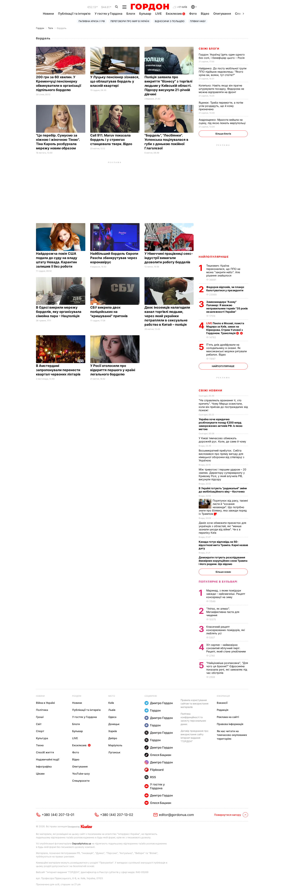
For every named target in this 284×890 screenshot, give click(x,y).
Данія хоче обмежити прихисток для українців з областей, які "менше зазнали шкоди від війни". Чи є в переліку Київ (222, 527)
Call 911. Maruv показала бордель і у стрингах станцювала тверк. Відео (111, 139)
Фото (193, 13)
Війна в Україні (45, 702)
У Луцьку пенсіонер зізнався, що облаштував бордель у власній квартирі (114, 81)
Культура (42, 738)
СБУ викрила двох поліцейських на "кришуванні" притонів (109, 311)
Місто (111, 696)
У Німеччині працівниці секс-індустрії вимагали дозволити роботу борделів (168, 258)
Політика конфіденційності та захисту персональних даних (193, 719)
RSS (153, 777)
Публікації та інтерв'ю (74, 13)
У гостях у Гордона (108, 13)
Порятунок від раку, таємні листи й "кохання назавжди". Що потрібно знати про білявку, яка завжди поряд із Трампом (223, 507)
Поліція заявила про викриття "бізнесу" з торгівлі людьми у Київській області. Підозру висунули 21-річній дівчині (168, 85)
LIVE (158, 13)
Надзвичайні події (47, 759)
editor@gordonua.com (176, 815)
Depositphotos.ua (81, 843)
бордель (61, 28)
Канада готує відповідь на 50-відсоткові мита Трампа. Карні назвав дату (223, 545)
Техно (40, 745)
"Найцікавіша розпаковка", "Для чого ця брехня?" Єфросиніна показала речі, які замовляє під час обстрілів (227, 667)
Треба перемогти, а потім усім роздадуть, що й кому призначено (221, 106)
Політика (42, 710)
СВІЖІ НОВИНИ (210, 390)
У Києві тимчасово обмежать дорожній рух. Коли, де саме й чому (223, 440)
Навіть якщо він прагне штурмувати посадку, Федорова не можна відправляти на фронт (221, 89)
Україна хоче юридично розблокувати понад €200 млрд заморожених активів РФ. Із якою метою (220, 424)
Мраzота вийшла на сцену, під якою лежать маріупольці (222, 121)
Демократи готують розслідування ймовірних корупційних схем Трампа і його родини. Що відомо (223, 561)
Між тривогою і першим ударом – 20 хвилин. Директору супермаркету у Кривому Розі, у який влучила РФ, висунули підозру (222, 474)
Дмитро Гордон (161, 703)
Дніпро (112, 738)
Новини (48, 13)
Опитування (222, 13)
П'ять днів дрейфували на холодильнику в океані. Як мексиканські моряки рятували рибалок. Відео (226, 349)
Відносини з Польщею (169, 21)
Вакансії (222, 702)
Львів (111, 710)
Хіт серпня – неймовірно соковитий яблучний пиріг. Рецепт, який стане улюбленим (226, 648)
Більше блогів (223, 133)
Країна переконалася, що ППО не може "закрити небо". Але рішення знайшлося (223, 270)
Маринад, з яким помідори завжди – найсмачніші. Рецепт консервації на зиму (225, 594)
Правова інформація (230, 724)
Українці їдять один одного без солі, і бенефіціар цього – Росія (222, 56)
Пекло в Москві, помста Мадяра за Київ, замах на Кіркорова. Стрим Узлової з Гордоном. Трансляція (225, 328)
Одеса (112, 717)
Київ (111, 702)
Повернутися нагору (227, 814)
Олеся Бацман (160, 755)
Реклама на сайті (228, 717)
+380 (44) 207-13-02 (116, 815)
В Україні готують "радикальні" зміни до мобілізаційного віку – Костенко (223, 490)
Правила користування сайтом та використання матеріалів (194, 703)
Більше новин (223, 571)
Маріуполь (115, 745)
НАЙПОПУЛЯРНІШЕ (214, 256)
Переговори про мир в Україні (129, 21)
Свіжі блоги (209, 48)
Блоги (130, 13)
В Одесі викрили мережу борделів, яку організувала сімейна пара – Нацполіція (58, 311)
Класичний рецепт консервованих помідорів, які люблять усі (225, 630)
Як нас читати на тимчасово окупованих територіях (232, 734)
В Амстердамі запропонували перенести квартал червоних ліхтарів (58, 370)
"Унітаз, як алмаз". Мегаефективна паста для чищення (222, 612)
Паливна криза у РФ (92, 21)
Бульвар (145, 13)
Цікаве (40, 773)
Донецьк (113, 724)
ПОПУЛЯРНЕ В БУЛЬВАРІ (218, 581)
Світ (39, 724)
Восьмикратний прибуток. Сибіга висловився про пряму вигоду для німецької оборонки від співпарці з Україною (221, 455)
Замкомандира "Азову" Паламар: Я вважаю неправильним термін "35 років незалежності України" (227, 306)
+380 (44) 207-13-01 (58, 815)
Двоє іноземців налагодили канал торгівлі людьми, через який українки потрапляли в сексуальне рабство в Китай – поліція (167, 316)
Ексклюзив (174, 13)
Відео (205, 13)
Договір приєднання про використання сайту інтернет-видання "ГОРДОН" (194, 736)
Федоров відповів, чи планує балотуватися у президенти (225, 288)
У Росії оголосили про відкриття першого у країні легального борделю (112, 370)
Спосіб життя (45, 752)
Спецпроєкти (81, 780)
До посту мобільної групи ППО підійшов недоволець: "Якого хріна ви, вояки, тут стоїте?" (222, 72)
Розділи (76, 696)
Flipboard (157, 769)
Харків (112, 731)
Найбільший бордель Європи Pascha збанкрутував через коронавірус (114, 258)
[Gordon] (150, 7)
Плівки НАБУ (198, 21)
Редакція (222, 710)
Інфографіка (44, 766)
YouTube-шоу (81, 773)
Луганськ (114, 752)
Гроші (40, 717)
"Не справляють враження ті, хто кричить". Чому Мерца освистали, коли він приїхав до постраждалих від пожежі (223, 405)
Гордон (40, 28)
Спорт (40, 731)
